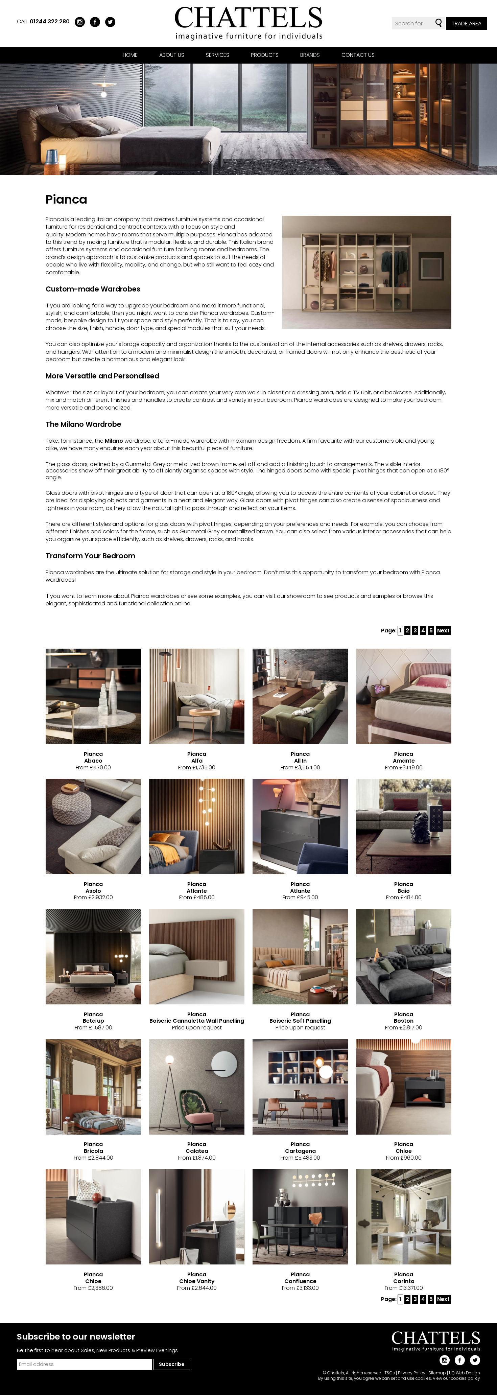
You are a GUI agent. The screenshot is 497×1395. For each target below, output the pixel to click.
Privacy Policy (411, 1373)
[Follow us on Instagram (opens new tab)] (77, 21)
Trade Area (466, 23)
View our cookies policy (456, 1378)
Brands (310, 55)
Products (265, 55)
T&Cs (389, 1373)
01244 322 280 (50, 21)
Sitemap (437, 1373)
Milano (114, 441)
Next (443, 630)
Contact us (358, 55)
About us (171, 55)
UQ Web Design (464, 1373)
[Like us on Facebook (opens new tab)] (92, 21)
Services (217, 55)
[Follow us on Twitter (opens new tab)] (107, 21)
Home (130, 55)
